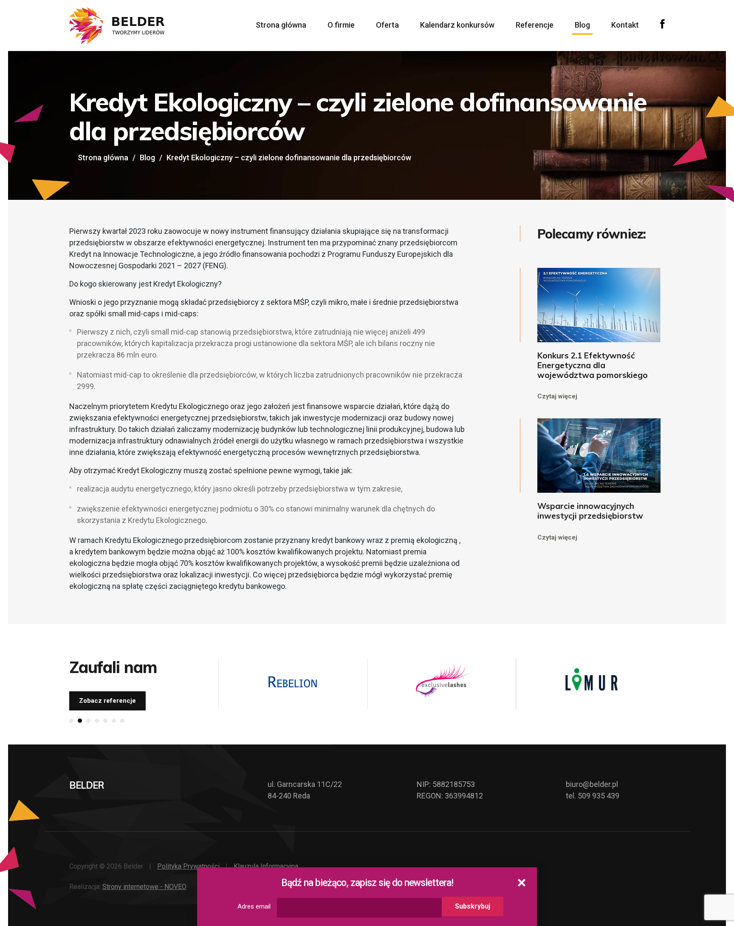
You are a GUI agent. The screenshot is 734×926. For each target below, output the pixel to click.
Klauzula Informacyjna (266, 866)
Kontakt (625, 24)
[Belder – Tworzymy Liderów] (116, 25)
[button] (71, 721)
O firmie (341, 24)
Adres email (254, 907)
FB (662, 23)
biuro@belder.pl (592, 784)
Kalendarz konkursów (457, 24)
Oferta (387, 24)
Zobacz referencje (107, 700)
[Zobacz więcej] (292, 682)
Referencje (534, 24)
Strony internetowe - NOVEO (144, 887)
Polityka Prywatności (188, 866)
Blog (582, 24)
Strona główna (281, 24)
